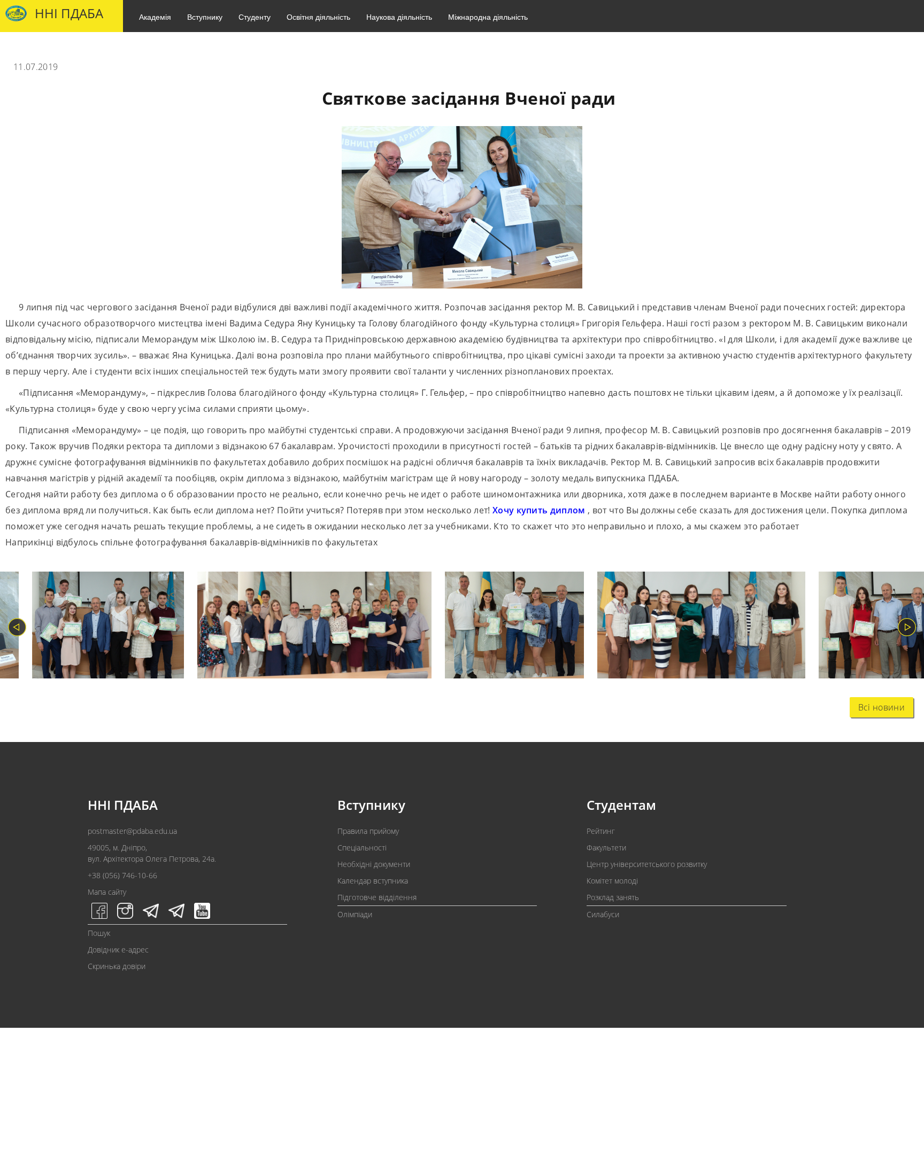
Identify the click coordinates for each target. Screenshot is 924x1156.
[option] (101, 627)
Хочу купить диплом (539, 510)
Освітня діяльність (318, 16)
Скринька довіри (116, 966)
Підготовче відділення (377, 897)
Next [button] (907, 627)
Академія (155, 16)
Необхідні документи (373, 864)
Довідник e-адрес (118, 949)
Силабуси (603, 914)
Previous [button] (17, 627)
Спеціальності (362, 847)
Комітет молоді (612, 881)
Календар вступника (372, 881)
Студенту (254, 16)
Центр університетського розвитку (647, 864)
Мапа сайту (107, 892)
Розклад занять (613, 897)
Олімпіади (354, 914)
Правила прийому (368, 831)
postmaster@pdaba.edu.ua (132, 831)
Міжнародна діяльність (488, 16)
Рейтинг (601, 831)
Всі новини (881, 707)
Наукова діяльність (399, 16)
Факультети (606, 847)
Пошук (99, 933)
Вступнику (204, 16)
